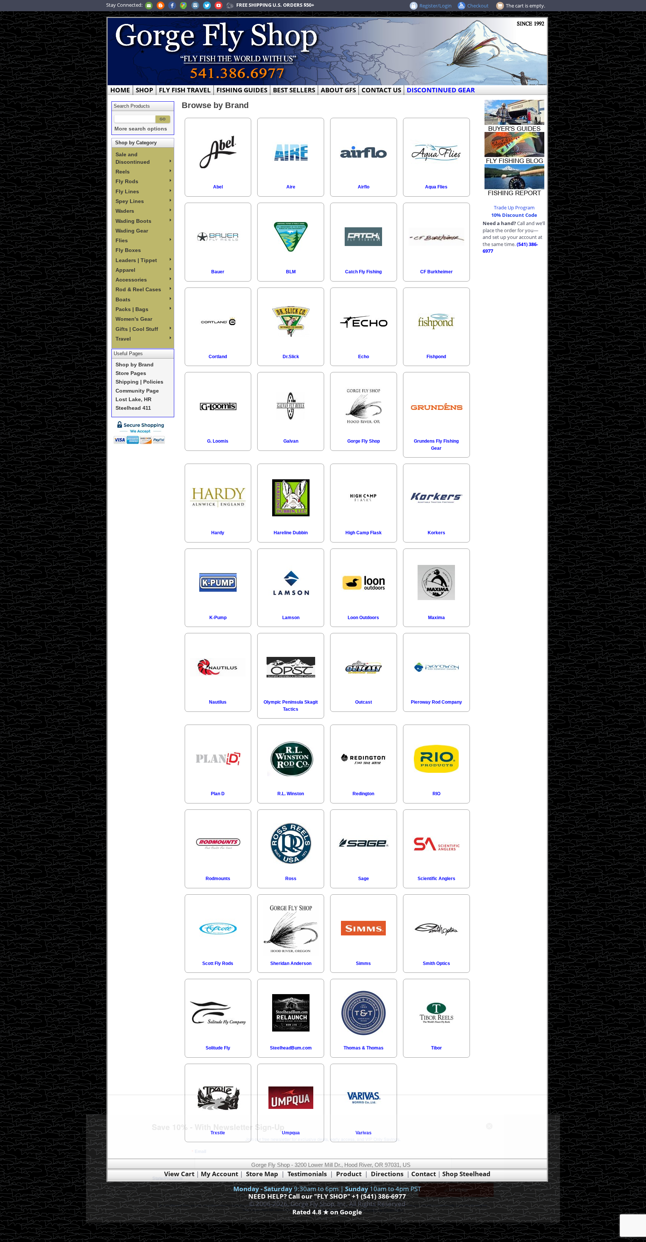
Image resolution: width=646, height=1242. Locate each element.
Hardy (217, 532)
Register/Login (435, 5)
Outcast (363, 702)
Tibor (436, 1048)
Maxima (436, 617)
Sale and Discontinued (133, 158)
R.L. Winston (290, 793)
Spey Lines (130, 201)
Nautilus (218, 702)
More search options (140, 129)
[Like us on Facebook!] (172, 4)
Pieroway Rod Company (436, 702)
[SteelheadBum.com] (230, 4)
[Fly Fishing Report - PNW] (514, 179)
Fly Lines (127, 191)
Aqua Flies (436, 187)
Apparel (125, 270)
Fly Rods (127, 181)
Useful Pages (128, 353)
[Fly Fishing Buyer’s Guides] (514, 115)
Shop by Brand (135, 365)
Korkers (436, 532)
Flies (122, 240)
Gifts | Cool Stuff (137, 329)
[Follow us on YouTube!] (218, 4)
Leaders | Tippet (136, 260)
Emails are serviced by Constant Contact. (359, 1224)
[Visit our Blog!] (160, 4)
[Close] (549, 1110)
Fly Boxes (128, 250)
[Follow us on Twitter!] (207, 4)
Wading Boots (133, 221)
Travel (123, 339)
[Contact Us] (149, 4)
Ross (290, 878)
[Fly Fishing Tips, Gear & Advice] (514, 147)
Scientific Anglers (436, 878)
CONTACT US (381, 90)
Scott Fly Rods (217, 963)
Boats (123, 299)
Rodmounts (218, 878)
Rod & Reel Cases (138, 289)
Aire (290, 187)
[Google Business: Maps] (183, 4)
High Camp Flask (363, 532)
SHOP (144, 90)
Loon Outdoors (363, 617)
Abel (218, 187)
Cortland (218, 356)
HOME (120, 90)
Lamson (290, 617)
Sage (363, 878)
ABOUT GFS (338, 90)
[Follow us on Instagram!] (195, 4)
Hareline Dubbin (291, 532)
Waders (125, 211)
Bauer (217, 271)
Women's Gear (134, 319)
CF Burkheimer (436, 271)
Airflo (363, 187)
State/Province (111, 1182)
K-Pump (218, 617)
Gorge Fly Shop (363, 441)
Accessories (131, 280)
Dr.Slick (291, 356)
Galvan (290, 441)
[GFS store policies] (141, 432)
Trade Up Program (514, 207)
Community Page (137, 391)
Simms (363, 963)
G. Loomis (217, 441)
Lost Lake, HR (133, 399)
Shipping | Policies (139, 382)
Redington (363, 793)
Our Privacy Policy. (415, 1224)
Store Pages (131, 373)
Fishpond (436, 356)
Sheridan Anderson (290, 963)
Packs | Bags (132, 309)
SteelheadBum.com (291, 1048)
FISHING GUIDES (241, 90)
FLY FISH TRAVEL (185, 90)
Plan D (218, 793)
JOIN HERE (504, 1197)
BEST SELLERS (294, 90)
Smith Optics (436, 963)
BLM (291, 271)
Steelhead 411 (133, 408)
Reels (123, 172)
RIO (436, 793)
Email (156, 1145)
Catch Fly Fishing (363, 271)
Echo (363, 356)
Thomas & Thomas (364, 1048)
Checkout (478, 5)
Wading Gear (132, 231)
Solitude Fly (218, 1048)
